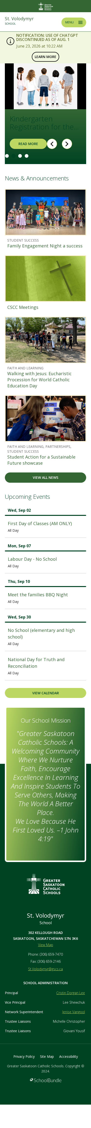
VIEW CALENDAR (45, 693)
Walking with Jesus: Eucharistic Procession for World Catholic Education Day (39, 380)
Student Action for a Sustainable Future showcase (41, 460)
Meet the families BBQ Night (38, 595)
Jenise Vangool (73, 1012)
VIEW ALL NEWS (45, 477)
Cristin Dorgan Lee (70, 993)
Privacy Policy (24, 1056)
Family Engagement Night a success (45, 246)
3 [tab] (20, 156)
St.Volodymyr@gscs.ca (45, 969)
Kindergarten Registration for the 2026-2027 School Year (42, 123)
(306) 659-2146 (49, 961)
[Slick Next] (67, 144)
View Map (45, 944)
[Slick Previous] (52, 144)
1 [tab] (7, 156)
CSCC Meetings (22, 307)
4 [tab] (27, 156)
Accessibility (68, 1056)
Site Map (47, 1056)
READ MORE (24, 143)
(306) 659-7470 (51, 954)
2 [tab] (13, 156)
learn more (44, 56)
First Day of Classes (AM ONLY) (40, 523)
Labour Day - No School (32, 559)
